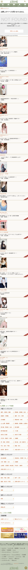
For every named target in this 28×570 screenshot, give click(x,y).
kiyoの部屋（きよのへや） (4, 358)
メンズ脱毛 (4, 556)
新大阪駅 (17, 427)
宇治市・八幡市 (18, 465)
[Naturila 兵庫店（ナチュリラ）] (14, 282)
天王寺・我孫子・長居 (6, 438)
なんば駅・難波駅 (5, 423)
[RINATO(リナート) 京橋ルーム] (14, 341)
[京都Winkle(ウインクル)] (14, 128)
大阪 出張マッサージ (20, 449)
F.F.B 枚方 (2, 397)
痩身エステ (17, 558)
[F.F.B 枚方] (14, 390)
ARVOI (1, 68)
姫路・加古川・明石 (6, 481)
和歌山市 (3, 507)
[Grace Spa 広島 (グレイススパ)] (14, 262)
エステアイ (4, 548)
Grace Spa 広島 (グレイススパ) (3, 270)
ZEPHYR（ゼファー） (4, 116)
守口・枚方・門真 (5, 445)
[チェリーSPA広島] (14, 225)
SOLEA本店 (2, 251)
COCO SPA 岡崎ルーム (4, 310)
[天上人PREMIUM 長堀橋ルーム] (14, 370)
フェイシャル (11, 556)
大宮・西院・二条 (5, 461)
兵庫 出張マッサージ (20, 481)
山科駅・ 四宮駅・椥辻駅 (7, 465)
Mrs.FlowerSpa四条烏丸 (4, 49)
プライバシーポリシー (6, 552)
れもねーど (2, 329)
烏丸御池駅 (3, 458)
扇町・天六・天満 (19, 416)
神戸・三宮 (17, 477)
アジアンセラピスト (6, 522)
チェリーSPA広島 (4, 232)
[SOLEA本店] (14, 244)
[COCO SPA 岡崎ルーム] (14, 302)
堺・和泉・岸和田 (5, 442)
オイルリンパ (4, 558)
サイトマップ (15, 552)
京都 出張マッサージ (6, 469)
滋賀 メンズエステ (6, 486)
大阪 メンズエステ (6, 408)
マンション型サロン (16, 554)
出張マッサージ (4, 519)
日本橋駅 (3, 419)
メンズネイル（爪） (6, 560)
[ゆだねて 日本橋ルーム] (14, 166)
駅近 (24, 556)
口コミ (14, 5)
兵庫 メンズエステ (6, 474)
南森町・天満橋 (4, 416)
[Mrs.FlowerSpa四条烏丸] (14, 41)
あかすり (11, 558)
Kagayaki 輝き (3, 193)
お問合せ (3, 550)
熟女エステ (14, 560)
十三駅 (16, 430)
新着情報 (16, 548)
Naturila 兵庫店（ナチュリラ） (3, 290)
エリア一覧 (10, 548)
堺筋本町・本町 (18, 419)
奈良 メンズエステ (6, 495)
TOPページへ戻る (14, 31)
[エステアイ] (14, 569)
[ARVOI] (14, 61)
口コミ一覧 (22, 548)
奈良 (2, 498)
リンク (14, 550)
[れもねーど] (14, 322)
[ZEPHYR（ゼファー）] (14, 108)
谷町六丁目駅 (18, 434)
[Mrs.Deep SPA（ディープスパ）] (14, 205)
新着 (25, 5)
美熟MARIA (2, 155)
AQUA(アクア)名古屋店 (4, 77)
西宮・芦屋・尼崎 (5, 477)
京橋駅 (16, 438)
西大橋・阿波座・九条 (6, 427)
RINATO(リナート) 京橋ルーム (4, 349)
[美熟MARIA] (14, 148)
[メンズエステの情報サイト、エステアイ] (14, 2)
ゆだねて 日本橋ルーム (4, 174)
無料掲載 (9, 550)
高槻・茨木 (17, 445)
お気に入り (20, 5)
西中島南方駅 (4, 430)
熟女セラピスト (18, 519)
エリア (8, 5)
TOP (3, 5)
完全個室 (24, 554)
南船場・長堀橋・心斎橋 (21, 423)
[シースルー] (14, 89)
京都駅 (16, 461)
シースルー (2, 96)
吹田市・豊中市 (4, 449)
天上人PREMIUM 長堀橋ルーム (4, 378)
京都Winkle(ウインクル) (4, 136)
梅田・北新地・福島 (6, 412)
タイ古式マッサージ (6, 554)
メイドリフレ (18, 556)
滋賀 (2, 490)
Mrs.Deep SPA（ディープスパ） (4, 213)
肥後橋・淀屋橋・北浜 (20, 412)
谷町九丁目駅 (4, 434)
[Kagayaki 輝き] (14, 186)
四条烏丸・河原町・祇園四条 (21, 458)
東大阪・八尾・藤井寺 (20, 442)
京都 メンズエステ (6, 454)
